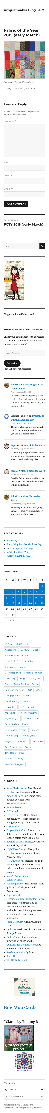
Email (8, 176)
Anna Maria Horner (17, 788)
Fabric (35, 684)
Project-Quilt (28, 735)
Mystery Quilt (12, 718)
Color (25, 655)
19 (24, 603)
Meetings (10, 713)
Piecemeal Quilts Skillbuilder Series (25, 899)
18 (18, 603)
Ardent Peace (14, 807)
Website (8, 189)
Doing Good (35, 678)
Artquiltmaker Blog (20, 10)
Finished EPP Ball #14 (18, 555)
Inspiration (10, 707)
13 (30, 597)
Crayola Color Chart (17, 830)
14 (36, 597)
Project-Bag (11, 735)
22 (42, 603)
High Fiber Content (17, 849)
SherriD (11, 956)
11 (19, 597)
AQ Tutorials (10, 1089)
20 (30, 603)
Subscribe (12, 363)
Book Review (12, 655)
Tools (28, 747)
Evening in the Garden (19, 841)
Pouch (23, 730)
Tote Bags (10, 753)
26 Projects (23, 644)
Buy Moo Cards (20, 1007)
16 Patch (9, 644)
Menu (41, 10)
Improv (27, 701)
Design (22, 678)
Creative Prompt (33, 672)
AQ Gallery (9, 1083)
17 (13, 603)
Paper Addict (13, 895)
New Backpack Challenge (20, 548)
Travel (22, 753)
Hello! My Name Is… (14, 1096)
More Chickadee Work (33, 445)
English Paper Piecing (17, 684)
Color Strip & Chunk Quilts (19, 661)
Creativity (10, 678)
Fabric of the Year (14, 690)
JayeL (14, 445)
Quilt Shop (22, 741)
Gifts (38, 690)
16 (7, 603)
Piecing (26, 724)
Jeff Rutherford (15, 860)
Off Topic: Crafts (31, 718)
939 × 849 (30, 89)
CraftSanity (13, 826)
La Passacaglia (27, 707)
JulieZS (15, 384)
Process (35, 730)
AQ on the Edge (15, 796)
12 (24, 597)
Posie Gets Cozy (15, 921)
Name (8, 162)
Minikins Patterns (27, 713)
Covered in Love (15, 815)
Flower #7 (12, 540)
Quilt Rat (11, 929)
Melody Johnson (15, 883)
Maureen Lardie (15, 879)
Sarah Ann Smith (16, 952)
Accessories (11, 650)
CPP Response (13, 672)
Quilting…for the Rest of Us (21, 944)
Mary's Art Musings (17, 876)
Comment (10, 121)
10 (12, 597)
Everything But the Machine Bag (24, 544)
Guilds (26, 695)
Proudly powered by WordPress (29, 1108)
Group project (12, 695)
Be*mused (12, 811)
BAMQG (25, 650)
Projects (9, 741)
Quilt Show (38, 741)
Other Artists (12, 724)
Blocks (36, 650)
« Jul (12, 620)
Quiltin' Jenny (14, 937)
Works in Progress (14, 764)
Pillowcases (11, 730)
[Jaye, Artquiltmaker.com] (24, 280)
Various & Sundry (14, 758)
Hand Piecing (12, 701)
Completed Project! (15, 667)
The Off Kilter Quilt (17, 960)
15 (42, 597)
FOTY (30, 690)
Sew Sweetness (13, 747)
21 (36, 603)
